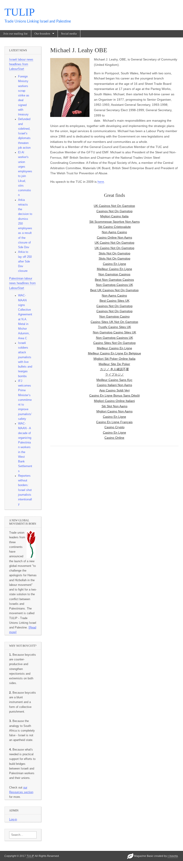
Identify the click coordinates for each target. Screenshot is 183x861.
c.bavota (173, 856)
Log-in (13, 819)
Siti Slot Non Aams (114, 406)
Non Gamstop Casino (114, 316)
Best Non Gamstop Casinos (114, 279)
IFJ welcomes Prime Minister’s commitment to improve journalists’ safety (25, 399)
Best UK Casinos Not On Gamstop (114, 290)
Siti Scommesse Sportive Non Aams (114, 221)
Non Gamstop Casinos (114, 274)
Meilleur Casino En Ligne (114, 269)
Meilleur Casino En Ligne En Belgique (114, 353)
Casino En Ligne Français (114, 422)
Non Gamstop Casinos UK (114, 285)
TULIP (19, 12)
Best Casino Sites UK (114, 300)
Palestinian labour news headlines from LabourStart (22, 283)
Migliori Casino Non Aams (114, 411)
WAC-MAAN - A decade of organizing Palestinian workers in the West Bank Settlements (25, 447)
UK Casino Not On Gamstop (114, 242)
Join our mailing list (15, 33)
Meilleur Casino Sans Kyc (114, 380)
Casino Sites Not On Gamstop (114, 343)
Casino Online (114, 437)
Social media (69, 33)
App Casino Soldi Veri (114, 390)
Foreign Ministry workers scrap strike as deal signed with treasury (23, 95)
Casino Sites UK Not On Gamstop (114, 322)
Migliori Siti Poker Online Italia (114, 358)
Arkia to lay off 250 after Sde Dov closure (25, 261)
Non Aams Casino (114, 232)
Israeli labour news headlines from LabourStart (21, 64)
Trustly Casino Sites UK (114, 327)
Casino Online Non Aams (114, 237)
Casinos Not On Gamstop (114, 306)
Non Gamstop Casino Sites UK (114, 332)
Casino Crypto (114, 427)
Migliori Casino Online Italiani (114, 401)
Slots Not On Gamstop (114, 253)
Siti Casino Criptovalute (114, 227)
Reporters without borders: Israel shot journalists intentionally (25, 490)
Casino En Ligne (114, 264)
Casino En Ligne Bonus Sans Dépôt (114, 395)
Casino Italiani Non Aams (114, 385)
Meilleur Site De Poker (114, 364)
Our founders (42, 33)
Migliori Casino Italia (114, 216)
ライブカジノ (114, 374)
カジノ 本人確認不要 (114, 369)
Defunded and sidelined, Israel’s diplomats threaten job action (24, 133)
